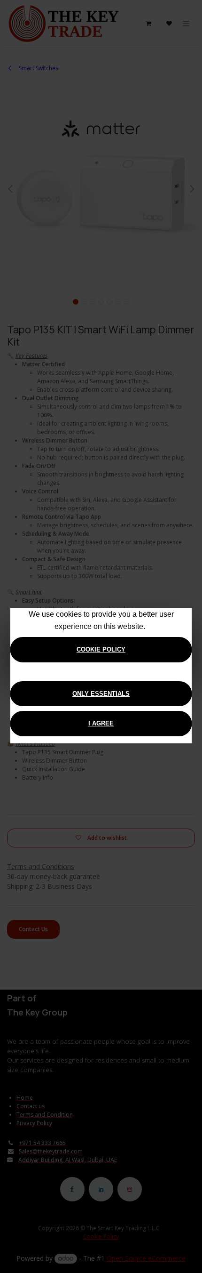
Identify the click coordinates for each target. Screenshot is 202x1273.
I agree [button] (101, 723)
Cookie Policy (101, 649)
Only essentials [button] (101, 693)
